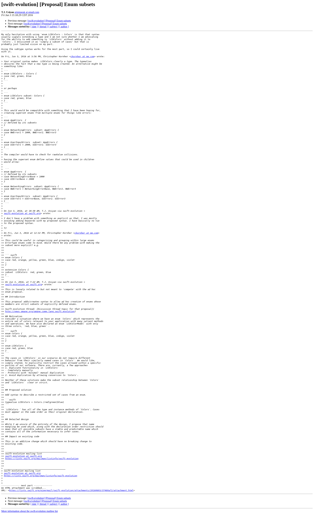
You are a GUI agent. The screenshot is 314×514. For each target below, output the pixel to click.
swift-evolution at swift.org (22, 213)
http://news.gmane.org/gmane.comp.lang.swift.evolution (40, 311)
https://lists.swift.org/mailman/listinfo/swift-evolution (41, 458)
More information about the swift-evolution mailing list (29, 511)
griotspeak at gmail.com (27, 12)
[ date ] (34, 26)
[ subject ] (53, 26)
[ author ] (64, 26)
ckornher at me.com (82, 56)
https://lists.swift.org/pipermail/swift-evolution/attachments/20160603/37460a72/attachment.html (71, 490)
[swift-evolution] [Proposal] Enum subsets (49, 20)
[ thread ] (43, 26)
